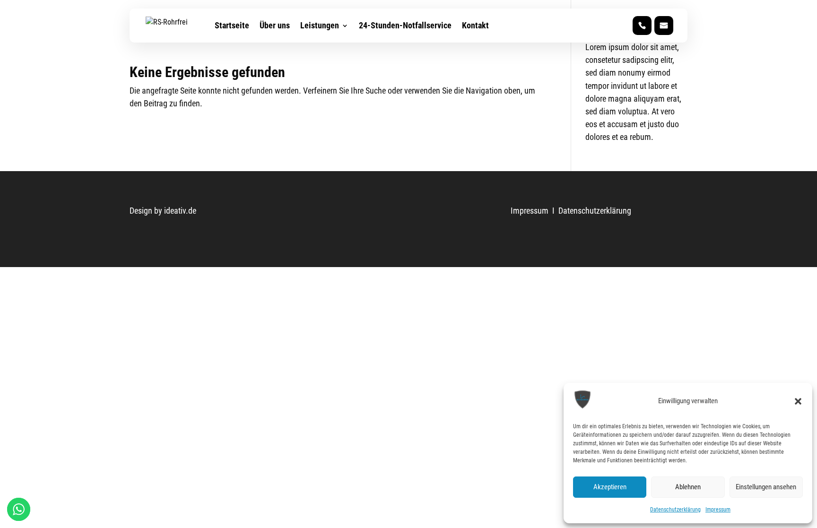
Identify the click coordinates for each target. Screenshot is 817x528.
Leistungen (319, 25)
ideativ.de (180, 211)
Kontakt (475, 25)
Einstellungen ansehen (766, 487)
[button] (798, 401)
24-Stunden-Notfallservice (405, 25)
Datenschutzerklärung (675, 509)
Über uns (275, 25)
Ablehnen (688, 487)
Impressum (717, 509)
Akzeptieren (609, 487)
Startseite (232, 25)
